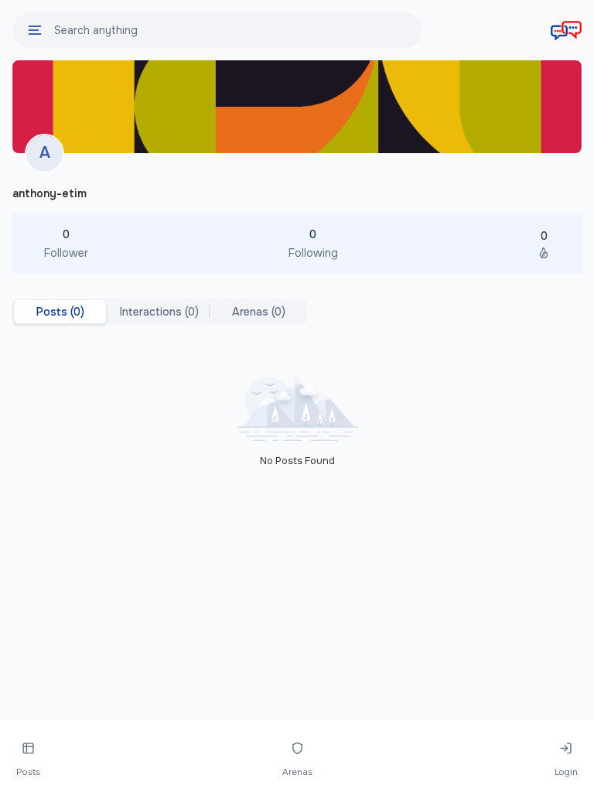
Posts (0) (60, 312)
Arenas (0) (258, 312)
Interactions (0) (159, 312)
